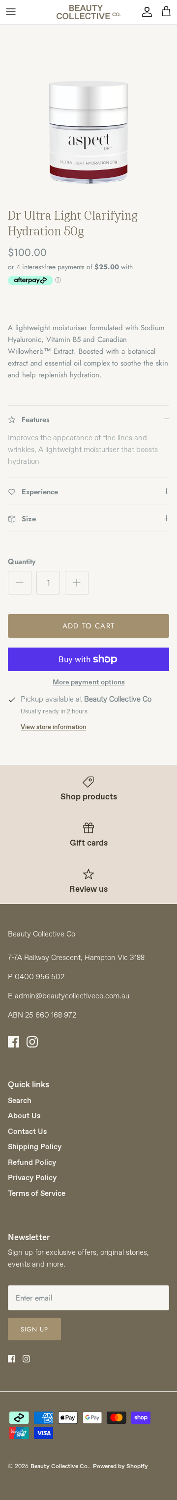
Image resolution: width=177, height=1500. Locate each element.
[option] (88, 113)
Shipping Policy (34, 1147)
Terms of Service (36, 1193)
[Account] (144, 12)
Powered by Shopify (120, 1466)
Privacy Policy (32, 1178)
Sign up (34, 1329)
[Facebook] (13, 1041)
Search (19, 1100)
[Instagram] (32, 1041)
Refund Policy (32, 1162)
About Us (24, 1116)
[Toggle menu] (11, 12)
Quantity (21, 562)
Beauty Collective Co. (59, 1466)
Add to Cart (88, 626)
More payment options (89, 682)
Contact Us (27, 1131)
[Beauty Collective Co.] (88, 12)
